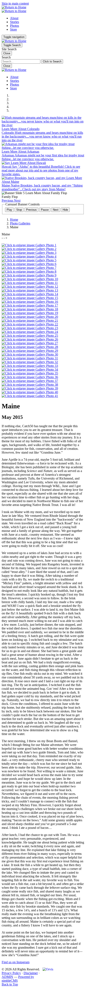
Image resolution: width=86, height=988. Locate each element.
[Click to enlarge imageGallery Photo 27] (30, 343)
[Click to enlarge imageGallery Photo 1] (29, 245)
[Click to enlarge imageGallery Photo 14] (30, 294)
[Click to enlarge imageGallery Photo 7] (29, 268)
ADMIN (7, 977)
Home (14, 219)
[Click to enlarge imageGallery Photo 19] (30, 313)
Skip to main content (15, 3)
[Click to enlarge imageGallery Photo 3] (29, 252)
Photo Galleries (20, 223)
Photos (14, 25)
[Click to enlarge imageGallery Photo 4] (29, 256)
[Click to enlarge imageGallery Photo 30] (30, 354)
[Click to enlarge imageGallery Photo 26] (30, 339)
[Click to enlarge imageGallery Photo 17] (30, 305)
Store (13, 29)
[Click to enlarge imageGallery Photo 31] (30, 358)
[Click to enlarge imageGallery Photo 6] (29, 264)
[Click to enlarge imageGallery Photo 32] (30, 362)
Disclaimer (31, 973)
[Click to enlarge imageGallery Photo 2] (29, 249)
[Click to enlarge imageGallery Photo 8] (29, 271)
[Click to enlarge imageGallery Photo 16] (30, 301)
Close (6, 65)
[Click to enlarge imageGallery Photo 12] (30, 286)
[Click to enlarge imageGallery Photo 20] (30, 317)
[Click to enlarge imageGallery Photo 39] (30, 388)
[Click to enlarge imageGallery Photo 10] (30, 279)
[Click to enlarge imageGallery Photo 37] (30, 381)
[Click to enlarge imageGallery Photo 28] (30, 347)
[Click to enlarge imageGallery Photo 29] (30, 350)
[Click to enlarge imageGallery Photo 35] (30, 373)
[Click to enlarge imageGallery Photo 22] (30, 324)
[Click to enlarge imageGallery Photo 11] (30, 283)
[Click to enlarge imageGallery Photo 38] (30, 384)
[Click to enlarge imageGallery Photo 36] (30, 377)
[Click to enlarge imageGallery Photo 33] (30, 366)
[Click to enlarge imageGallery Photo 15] (30, 298)
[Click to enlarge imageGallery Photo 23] (30, 328)
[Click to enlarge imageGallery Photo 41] (30, 396)
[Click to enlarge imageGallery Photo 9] (29, 275)
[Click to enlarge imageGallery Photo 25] (30, 335)
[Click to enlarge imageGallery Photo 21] (30, 320)
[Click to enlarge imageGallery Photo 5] (29, 260)
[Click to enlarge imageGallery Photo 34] (30, 369)
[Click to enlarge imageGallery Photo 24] (30, 332)
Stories (14, 22)
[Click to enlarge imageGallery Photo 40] (30, 392)
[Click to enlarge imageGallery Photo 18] (30, 309)
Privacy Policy (11, 973)
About (14, 18)
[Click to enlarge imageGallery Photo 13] (30, 290)
